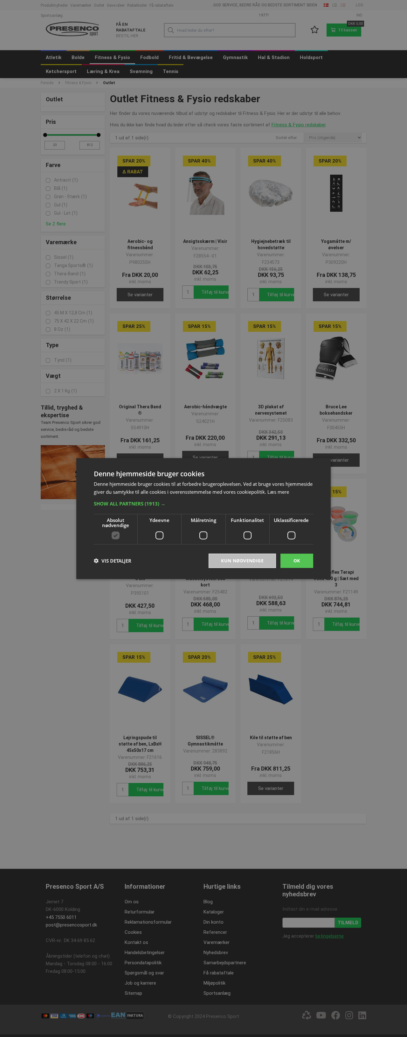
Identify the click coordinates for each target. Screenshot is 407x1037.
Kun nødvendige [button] (242, 561)
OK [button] (296, 561)
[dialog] (203, 518)
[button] (203, 503)
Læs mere (278, 492)
